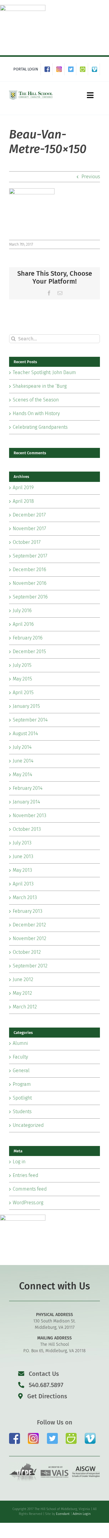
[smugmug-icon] (71, 1435)
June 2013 (23, 856)
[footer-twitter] (52, 1435)
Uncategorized (28, 1125)
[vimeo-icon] (90, 1435)
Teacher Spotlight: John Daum (44, 372)
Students (22, 1111)
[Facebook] (49, 69)
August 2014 (25, 733)
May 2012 (22, 993)
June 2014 (23, 761)
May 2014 (22, 774)
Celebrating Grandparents (40, 427)
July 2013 (22, 843)
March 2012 (25, 1007)
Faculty (20, 1057)
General (21, 1070)
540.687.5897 (45, 1385)
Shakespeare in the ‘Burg (40, 386)
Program (22, 1084)
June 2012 (23, 979)
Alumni (20, 1043)
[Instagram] (60, 69)
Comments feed (30, 1189)
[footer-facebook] (14, 1435)
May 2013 (22, 870)
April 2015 (23, 692)
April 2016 (23, 624)
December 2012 (29, 925)
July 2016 (22, 610)
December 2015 (29, 651)
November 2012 (29, 938)
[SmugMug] (84, 69)
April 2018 (23, 501)
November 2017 (29, 528)
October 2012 (27, 952)
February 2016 (27, 638)
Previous (90, 176)
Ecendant (63, 1514)
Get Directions (46, 1396)
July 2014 (22, 747)
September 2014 (30, 720)
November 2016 (29, 583)
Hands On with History (36, 413)
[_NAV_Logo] (31, 92)
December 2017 (29, 515)
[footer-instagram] (33, 1435)
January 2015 (26, 706)
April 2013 (23, 884)
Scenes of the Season (36, 400)
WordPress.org (28, 1203)
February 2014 (27, 788)
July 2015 (22, 665)
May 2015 (22, 679)
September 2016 (30, 597)
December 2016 (29, 569)
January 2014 (26, 802)
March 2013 (25, 897)
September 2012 (30, 966)
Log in (19, 1162)
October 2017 (27, 542)
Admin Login (82, 1514)
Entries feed (25, 1175)
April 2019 (23, 487)
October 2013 (27, 829)
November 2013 (29, 815)
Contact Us (44, 1373)
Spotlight (22, 1098)
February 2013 (27, 911)
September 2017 (30, 556)
